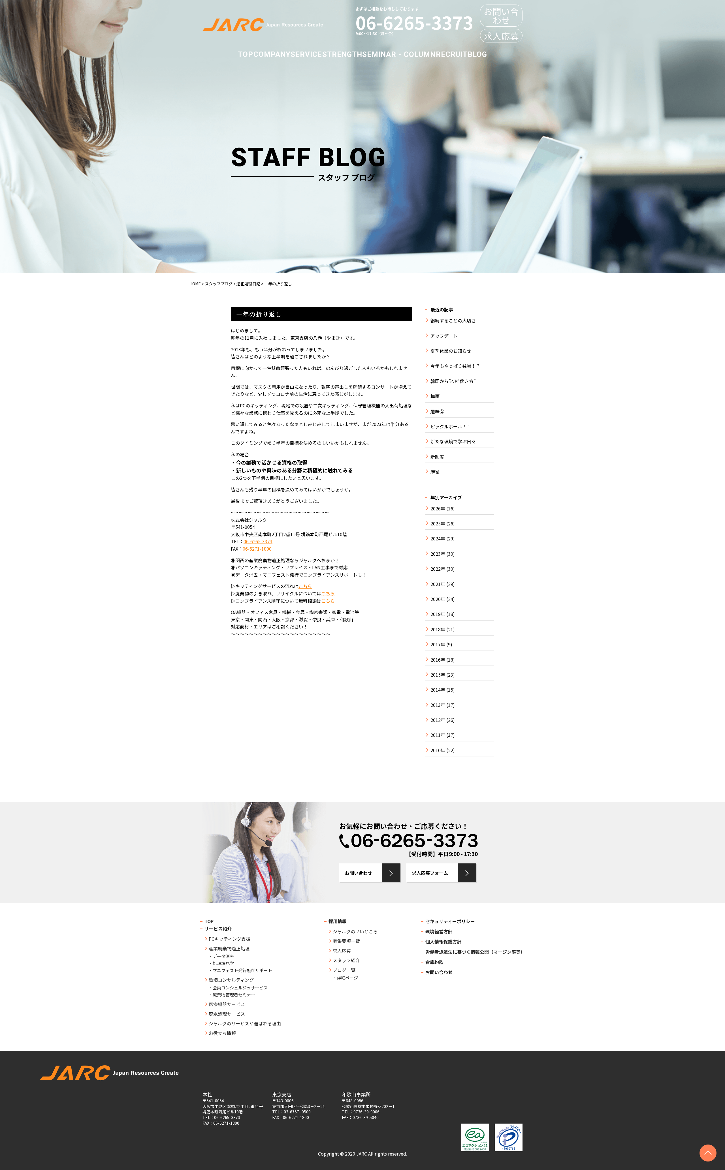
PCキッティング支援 (229, 938)
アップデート (444, 336)
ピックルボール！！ (450, 426)
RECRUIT (452, 54)
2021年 (437, 584)
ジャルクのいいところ (355, 931)
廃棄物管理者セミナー (234, 995)
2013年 (437, 705)
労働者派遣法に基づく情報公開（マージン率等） (475, 951)
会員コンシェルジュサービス (240, 988)
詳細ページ (347, 978)
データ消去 (223, 956)
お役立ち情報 (222, 1033)
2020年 (437, 599)
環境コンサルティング (231, 979)
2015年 (437, 674)
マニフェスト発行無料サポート (242, 970)
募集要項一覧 (346, 941)
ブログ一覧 (344, 969)
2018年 (437, 629)
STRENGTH (342, 54)
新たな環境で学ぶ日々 (453, 441)
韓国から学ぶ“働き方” (453, 381)
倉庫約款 (434, 962)
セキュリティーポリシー (450, 921)
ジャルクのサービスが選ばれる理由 (245, 1023)
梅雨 (435, 396)
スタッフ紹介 (346, 960)
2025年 (437, 523)
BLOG (477, 54)
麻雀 (435, 472)
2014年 (437, 689)
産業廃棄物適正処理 (229, 948)
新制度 (437, 457)
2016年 (437, 659)
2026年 (437, 508)
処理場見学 (223, 963)
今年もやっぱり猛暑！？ (455, 366)
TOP (245, 54)
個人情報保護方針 (443, 941)
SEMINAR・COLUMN (399, 54)
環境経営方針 (439, 931)
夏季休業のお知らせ (450, 351)
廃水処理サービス (227, 1013)
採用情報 (338, 921)
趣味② (437, 411)
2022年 (437, 569)
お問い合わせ (501, 15)
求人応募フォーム (430, 872)
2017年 (437, 644)
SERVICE (306, 54)
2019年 (437, 614)
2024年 (437, 538)
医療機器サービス (227, 1004)
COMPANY (272, 54)
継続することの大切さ (453, 320)
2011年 (437, 735)
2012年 (437, 720)
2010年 (437, 750)
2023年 (437, 554)
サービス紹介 (218, 928)
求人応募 (501, 35)
